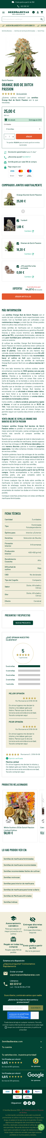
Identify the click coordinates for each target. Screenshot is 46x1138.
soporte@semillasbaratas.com (25, 974)
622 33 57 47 (15, 983)
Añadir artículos (23, 296)
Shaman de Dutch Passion (31, 243)
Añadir (29, 137)
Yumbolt (24, 220)
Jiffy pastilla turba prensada (28, 267)
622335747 (27, 157)
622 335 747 (25, 6)
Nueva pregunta (23, 623)
